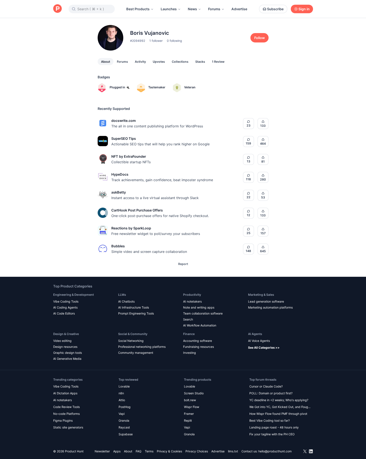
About (105, 61)
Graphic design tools (67, 352)
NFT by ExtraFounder (128, 156)
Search (188, 319)
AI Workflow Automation (199, 325)
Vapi (122, 413)
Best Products (138, 9)
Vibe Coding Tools (65, 301)
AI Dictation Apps (65, 393)
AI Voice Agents (259, 340)
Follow (259, 38)
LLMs (122, 294)
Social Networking (131, 340)
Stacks (200, 61)
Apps (117, 451)
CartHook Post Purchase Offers (137, 210)
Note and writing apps (198, 307)
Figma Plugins (63, 420)
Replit (188, 420)
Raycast (124, 427)
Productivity (192, 294)
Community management (135, 352)
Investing (189, 352)
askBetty (118, 192)
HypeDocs (119, 174)
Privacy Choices (196, 451)
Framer (189, 413)
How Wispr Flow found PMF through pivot (278, 413)
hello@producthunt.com (275, 451)
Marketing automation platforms (270, 307)
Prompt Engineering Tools (136, 313)
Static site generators (68, 427)
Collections (180, 61)
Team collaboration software (203, 313)
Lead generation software (266, 301)
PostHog (125, 407)
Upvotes (159, 61)
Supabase (126, 434)
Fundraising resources (198, 346)
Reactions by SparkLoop (131, 228)
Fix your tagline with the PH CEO (272, 434)
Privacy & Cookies (169, 451)
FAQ (138, 451)
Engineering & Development (73, 294)
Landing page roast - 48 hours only (274, 427)
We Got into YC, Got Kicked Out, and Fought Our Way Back (280, 407)
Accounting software (197, 340)
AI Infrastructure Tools (133, 307)
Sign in (304, 9)
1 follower (156, 40)
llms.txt (233, 451)
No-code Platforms (66, 413)
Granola (124, 420)
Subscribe (275, 9)
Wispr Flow (191, 407)
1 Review (218, 61)
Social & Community (132, 334)
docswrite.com (123, 120)
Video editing (62, 340)
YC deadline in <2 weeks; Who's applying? (278, 400)
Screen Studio (194, 393)
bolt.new (190, 400)
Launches (169, 9)
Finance (189, 334)
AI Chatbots (126, 301)
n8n (121, 393)
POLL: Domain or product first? (271, 393)
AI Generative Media (67, 358)
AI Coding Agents (65, 307)
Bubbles (118, 246)
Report (183, 264)
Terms (149, 451)
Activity (140, 61)
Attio (122, 400)
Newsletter (102, 451)
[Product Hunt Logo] (57, 8)
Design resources (65, 346)
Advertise (239, 9)
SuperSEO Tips (123, 138)
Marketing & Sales (261, 294)
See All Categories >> (264, 347)
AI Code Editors (64, 313)
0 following (174, 40)
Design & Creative (66, 334)
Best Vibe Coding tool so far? (269, 420)
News (192, 9)
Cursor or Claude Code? (266, 386)
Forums (214, 9)
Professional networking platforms (142, 346)
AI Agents (255, 334)
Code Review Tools (66, 407)
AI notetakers (192, 301)
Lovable (124, 386)
